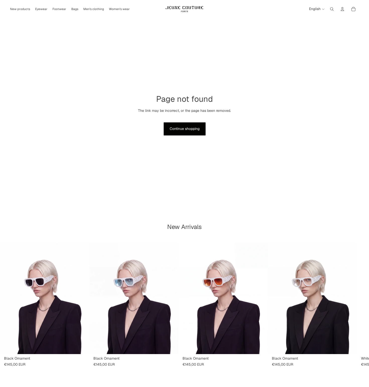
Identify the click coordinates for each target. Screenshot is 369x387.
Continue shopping (185, 128)
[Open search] (331, 9)
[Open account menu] (342, 9)
